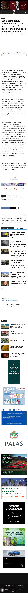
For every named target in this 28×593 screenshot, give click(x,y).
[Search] (26, 12)
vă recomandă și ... (19, 228)
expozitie (15, 197)
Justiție (3, 244)
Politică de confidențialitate (17, 585)
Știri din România (3, 253)
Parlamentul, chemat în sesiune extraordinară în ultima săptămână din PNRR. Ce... (18, 326)
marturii (20, 197)
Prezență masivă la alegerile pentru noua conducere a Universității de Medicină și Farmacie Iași (7, 220)
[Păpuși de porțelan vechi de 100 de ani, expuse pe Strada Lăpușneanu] (5, 283)
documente (4, 197)
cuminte (18, 195)
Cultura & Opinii (12, 587)
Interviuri (18, 587)
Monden (23, 587)
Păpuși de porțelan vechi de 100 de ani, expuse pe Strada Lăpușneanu (18, 283)
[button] (2, 12)
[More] (18, 208)
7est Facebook (7, 585)
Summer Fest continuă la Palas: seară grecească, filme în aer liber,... (18, 340)
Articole (7, 15)
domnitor (10, 197)
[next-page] (5, 289)
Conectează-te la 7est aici (12, 300)
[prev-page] (2, 289)
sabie (12, 199)
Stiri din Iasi (4, 236)
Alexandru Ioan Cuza (11, 195)
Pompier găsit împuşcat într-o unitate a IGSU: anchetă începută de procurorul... (18, 355)
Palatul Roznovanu (5, 199)
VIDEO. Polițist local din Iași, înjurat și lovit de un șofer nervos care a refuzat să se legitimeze (20, 219)
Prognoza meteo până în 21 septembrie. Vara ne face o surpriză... (17, 348)
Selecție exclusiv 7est (7, 228)
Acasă (2, 15)
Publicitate (5, 587)
